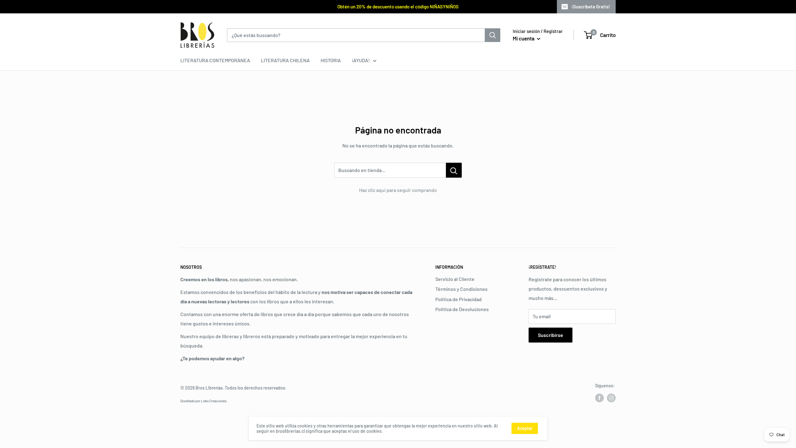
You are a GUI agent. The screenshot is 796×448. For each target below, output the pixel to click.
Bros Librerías (209, 387)
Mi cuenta (524, 38)
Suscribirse (550, 335)
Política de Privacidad (458, 299)
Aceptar (524, 428)
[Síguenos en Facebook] (599, 397)
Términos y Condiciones (461, 289)
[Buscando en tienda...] (454, 170)
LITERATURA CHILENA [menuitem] (285, 60)
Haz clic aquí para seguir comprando (398, 190)
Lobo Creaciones (214, 401)
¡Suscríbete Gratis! (591, 6)
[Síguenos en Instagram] (611, 397)
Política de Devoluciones (462, 309)
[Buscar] (492, 35)
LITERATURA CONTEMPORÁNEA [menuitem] (215, 60)
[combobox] (356, 35)
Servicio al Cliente (454, 279)
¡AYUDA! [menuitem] (361, 60)
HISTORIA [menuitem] (331, 60)
